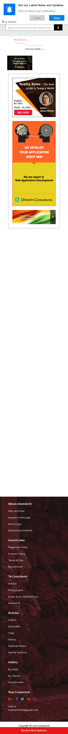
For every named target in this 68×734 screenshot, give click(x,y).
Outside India (15, 682)
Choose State (33, 48)
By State (13, 669)
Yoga (11, 632)
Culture (12, 619)
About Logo (14, 523)
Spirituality (14, 626)
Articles (12, 583)
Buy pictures (15, 566)
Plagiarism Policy (18, 547)
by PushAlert (10, 21)
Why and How (16, 510)
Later (37, 18)
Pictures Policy (16, 553)
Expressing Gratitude (20, 530)
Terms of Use (15, 560)
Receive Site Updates (34, 730)
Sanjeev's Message (19, 517)
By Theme (14, 675)
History (12, 639)
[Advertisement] (34, 361)
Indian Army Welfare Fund (23, 596)
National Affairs (17, 645)
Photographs (15, 590)
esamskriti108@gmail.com (23, 709)
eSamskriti (14, 602)
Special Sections (17, 652)
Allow (57, 18)
